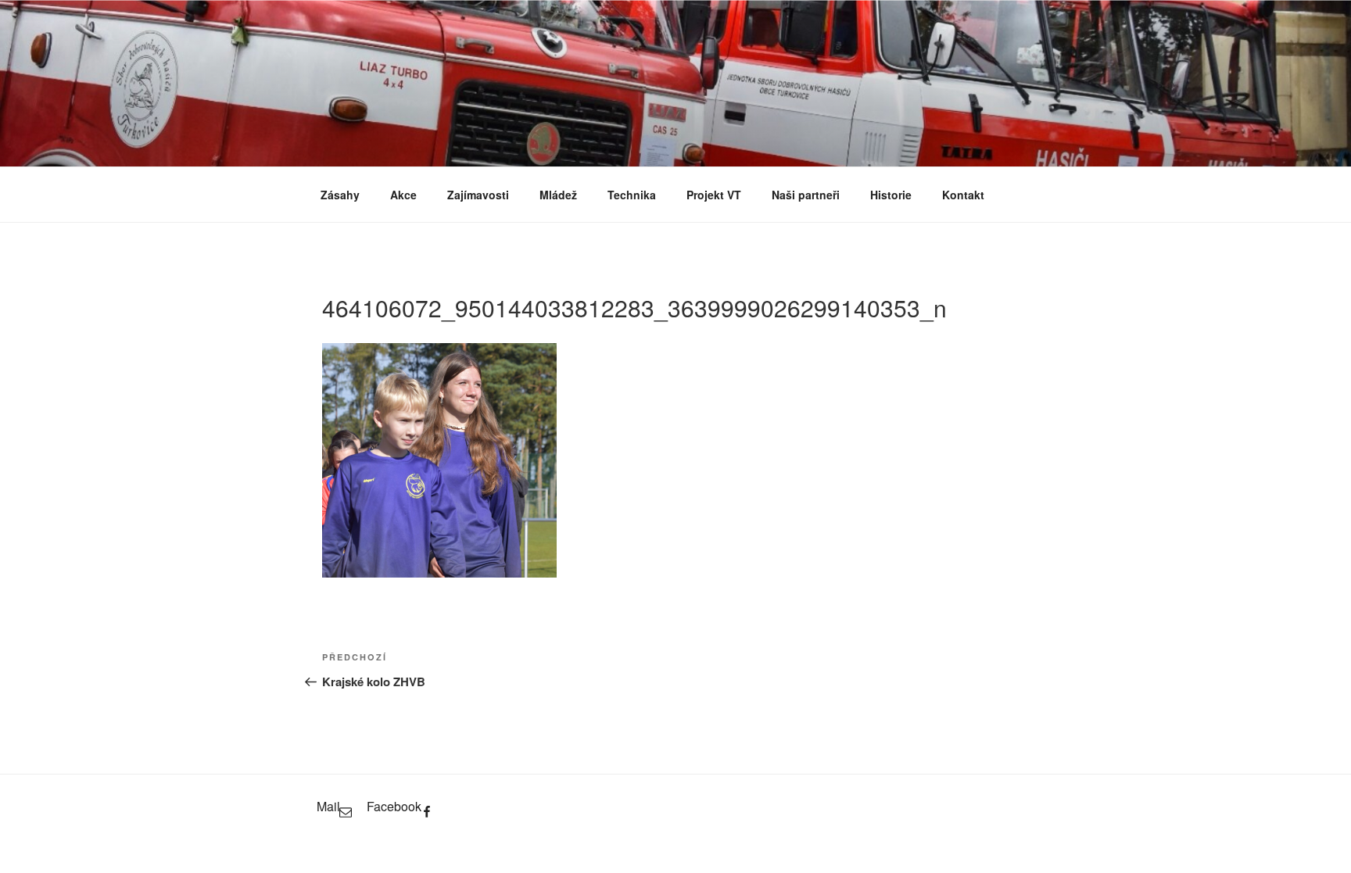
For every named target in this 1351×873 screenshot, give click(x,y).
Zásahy (340, 194)
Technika (631, 194)
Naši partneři (806, 194)
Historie (891, 194)
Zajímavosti (478, 194)
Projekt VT (713, 194)
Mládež (558, 194)
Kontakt (963, 194)
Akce (403, 194)
